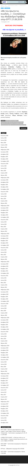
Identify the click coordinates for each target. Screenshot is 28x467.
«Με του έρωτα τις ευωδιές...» (12, 120)
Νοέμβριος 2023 (4, 212)
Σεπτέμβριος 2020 (5, 301)
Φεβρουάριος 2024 (5, 205)
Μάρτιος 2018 (4, 371)
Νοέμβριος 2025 (4, 156)
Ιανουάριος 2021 (4, 292)
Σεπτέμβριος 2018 (5, 357)
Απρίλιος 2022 (4, 257)
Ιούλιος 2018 (3, 362)
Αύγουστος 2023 (4, 219)
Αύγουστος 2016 (4, 415)
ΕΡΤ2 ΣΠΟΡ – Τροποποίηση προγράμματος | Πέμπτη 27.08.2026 (13, 452)
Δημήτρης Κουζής (5, 123)
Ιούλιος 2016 (3, 418)
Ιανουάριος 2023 (4, 236)
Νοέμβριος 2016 (4, 408)
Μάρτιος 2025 (4, 175)
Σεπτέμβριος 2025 (5, 161)
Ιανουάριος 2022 (4, 264)
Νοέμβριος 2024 (4, 184)
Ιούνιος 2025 (3, 168)
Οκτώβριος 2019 (4, 327)
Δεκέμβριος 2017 (4, 378)
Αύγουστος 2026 (4, 135)
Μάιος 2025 (3, 170)
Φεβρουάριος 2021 (5, 289)
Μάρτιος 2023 (4, 231)
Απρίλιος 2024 (4, 201)
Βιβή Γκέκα (12, 122)
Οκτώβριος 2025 (4, 159)
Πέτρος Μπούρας (14, 124)
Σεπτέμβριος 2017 (5, 385)
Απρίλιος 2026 (4, 145)
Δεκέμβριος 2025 (4, 154)
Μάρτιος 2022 (4, 259)
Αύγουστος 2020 (4, 303)
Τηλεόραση (7, 8)
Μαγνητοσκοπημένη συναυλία (16, 123)
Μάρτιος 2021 (4, 287)
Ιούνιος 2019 (3, 336)
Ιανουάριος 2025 (4, 180)
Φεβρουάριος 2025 (5, 177)
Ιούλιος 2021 (3, 278)
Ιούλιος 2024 (3, 194)
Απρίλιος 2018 (4, 369)
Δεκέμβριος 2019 (4, 322)
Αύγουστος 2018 (4, 359)
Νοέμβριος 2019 (4, 324)
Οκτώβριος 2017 (4, 383)
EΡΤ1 (2, 8)
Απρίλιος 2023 (4, 229)
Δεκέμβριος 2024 (4, 182)
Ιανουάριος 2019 (4, 348)
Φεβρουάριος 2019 (5, 345)
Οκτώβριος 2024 (4, 187)
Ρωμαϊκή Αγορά (23, 124)
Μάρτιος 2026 (4, 147)
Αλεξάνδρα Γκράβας (5, 122)
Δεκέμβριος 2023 (4, 210)
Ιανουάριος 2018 (4, 376)
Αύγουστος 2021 (4, 275)
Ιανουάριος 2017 (4, 404)
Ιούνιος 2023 (3, 224)
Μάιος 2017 (3, 394)
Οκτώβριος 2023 (4, 215)
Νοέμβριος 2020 (4, 296)
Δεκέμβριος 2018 (4, 350)
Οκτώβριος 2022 (4, 243)
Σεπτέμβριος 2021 (5, 273)
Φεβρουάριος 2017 (5, 401)
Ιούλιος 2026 (3, 138)
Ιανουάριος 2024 (4, 208)
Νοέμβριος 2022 (4, 240)
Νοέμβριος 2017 (4, 380)
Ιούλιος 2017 (3, 390)
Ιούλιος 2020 (3, 306)
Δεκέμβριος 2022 (4, 238)
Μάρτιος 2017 (4, 399)
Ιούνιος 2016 (3, 420)
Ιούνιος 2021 (3, 280)
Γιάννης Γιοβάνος (19, 122)
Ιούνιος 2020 (3, 308)
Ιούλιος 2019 (3, 334)
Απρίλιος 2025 (4, 173)
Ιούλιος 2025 (3, 166)
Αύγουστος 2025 (4, 163)
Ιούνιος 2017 (3, 392)
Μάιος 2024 (3, 198)
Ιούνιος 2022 (3, 252)
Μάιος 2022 (3, 254)
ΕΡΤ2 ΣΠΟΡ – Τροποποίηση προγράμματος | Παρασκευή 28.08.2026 (14, 444)
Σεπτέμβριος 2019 (5, 329)
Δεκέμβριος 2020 (4, 294)
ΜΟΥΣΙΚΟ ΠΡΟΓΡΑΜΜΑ (5, 124)
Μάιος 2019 (3, 338)
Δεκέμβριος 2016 (4, 406)
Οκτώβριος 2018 (4, 355)
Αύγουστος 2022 (4, 247)
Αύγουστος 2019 (4, 331)
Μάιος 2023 (3, 226)
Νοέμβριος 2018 (4, 352)
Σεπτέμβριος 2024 (5, 189)
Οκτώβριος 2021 (4, 271)
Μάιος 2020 (3, 310)
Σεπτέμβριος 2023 (5, 217)
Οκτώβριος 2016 (4, 411)
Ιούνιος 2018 (3, 364)
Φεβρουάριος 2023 (5, 233)
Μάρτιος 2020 (4, 315)
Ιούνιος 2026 (3, 140)
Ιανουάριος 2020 (4, 320)
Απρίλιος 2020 (4, 313)
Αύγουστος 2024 (4, 191)
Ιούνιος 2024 (3, 196)
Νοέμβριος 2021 (4, 268)
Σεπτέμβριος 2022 (5, 245)
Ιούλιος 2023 (3, 222)
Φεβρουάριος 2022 (5, 261)
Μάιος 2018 (3, 366)
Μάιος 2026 (3, 142)
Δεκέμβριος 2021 (4, 266)
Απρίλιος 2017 (4, 397)
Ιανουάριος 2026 (4, 152)
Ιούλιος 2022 (3, 250)
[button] (25, 2)
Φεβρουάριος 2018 (5, 373)
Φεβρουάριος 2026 (5, 149)
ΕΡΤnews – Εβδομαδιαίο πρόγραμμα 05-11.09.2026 (12, 448)
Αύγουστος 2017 (4, 387)
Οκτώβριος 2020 (4, 299)
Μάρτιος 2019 (4, 343)
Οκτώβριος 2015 (4, 422)
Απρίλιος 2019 (4, 341)
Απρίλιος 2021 (4, 285)
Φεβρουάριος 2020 (5, 317)
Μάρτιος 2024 (4, 203)
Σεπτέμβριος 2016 (5, 413)
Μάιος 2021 (3, 282)
